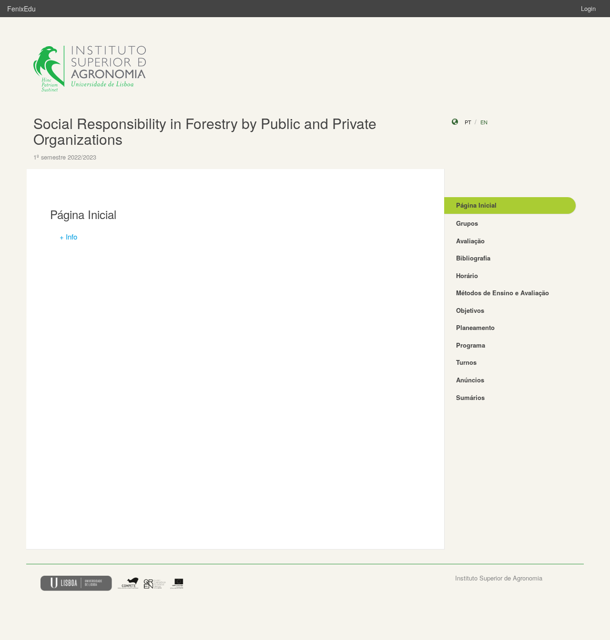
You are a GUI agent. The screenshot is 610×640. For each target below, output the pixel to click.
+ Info (68, 236)
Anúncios (470, 379)
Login (588, 8)
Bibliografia (473, 257)
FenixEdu (21, 8)
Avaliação (470, 240)
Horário (467, 275)
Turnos (466, 362)
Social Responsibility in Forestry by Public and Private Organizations (204, 131)
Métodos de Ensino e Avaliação (502, 292)
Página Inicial (476, 205)
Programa (470, 345)
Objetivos (470, 310)
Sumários (470, 397)
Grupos (467, 223)
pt (468, 122)
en (484, 122)
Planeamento (475, 327)
